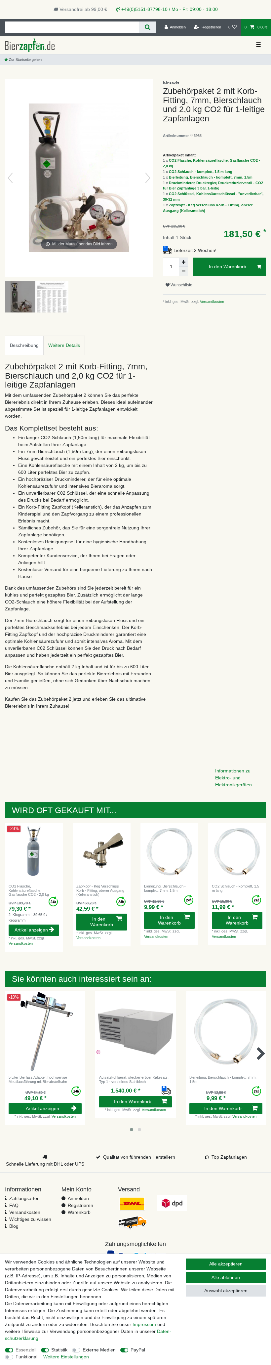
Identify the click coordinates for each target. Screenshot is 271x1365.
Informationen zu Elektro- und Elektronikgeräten (233, 777)
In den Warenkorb (227, 266)
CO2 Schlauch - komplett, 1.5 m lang (200, 172)
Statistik (59, 1349)
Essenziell (26, 1349)
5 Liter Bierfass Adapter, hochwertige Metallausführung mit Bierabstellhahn (38, 1079)
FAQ (14, 1205)
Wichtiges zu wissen (30, 1219)
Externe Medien (99, 1349)
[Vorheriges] (10, 178)
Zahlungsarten (24, 1198)
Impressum (144, 1324)
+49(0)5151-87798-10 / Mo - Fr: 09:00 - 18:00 (169, 9)
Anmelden (78, 1198)
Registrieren (80, 1205)
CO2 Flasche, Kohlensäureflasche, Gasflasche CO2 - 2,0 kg (29, 890)
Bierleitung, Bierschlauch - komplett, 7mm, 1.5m (210, 177)
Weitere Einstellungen (66, 1356)
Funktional (26, 1356)
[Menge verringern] (183, 271)
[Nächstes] (147, 178)
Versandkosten (211, 302)
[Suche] (147, 27)
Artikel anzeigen (31, 929)
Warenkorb (79, 1212)
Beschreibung (24, 345)
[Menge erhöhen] (183, 262)
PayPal (138, 1349)
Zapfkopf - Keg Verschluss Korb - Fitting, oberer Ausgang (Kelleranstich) (100, 890)
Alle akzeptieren (226, 1263)
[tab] (24, 345)
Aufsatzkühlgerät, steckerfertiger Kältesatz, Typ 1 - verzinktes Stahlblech (134, 1079)
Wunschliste (181, 285)
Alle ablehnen (226, 1277)
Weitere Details (64, 345)
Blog (14, 1226)
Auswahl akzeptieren (226, 1290)
